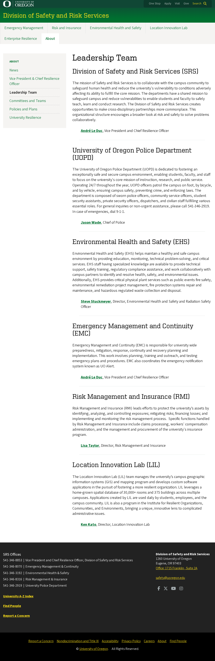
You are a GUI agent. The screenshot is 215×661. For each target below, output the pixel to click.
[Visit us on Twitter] (165, 589)
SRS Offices (12, 554)
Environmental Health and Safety (115, 28)
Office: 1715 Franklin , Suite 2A (176, 568)
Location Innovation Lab (168, 28)
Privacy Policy (131, 641)
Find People (178, 641)
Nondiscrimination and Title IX (78, 641)
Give (186, 3)
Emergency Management (23, 28)
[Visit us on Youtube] (173, 589)
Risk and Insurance (66, 28)
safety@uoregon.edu (170, 578)
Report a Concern (41, 641)
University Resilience (25, 117)
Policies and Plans (23, 109)
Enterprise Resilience (20, 38)
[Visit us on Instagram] (181, 589)
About (50, 38)
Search (197, 3)
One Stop (155, 3)
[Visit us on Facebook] (159, 589)
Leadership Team (23, 92)
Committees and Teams (27, 100)
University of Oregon (93, 649)
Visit (177, 3)
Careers (149, 641)
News (13, 70)
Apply (167, 3)
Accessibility (110, 641)
